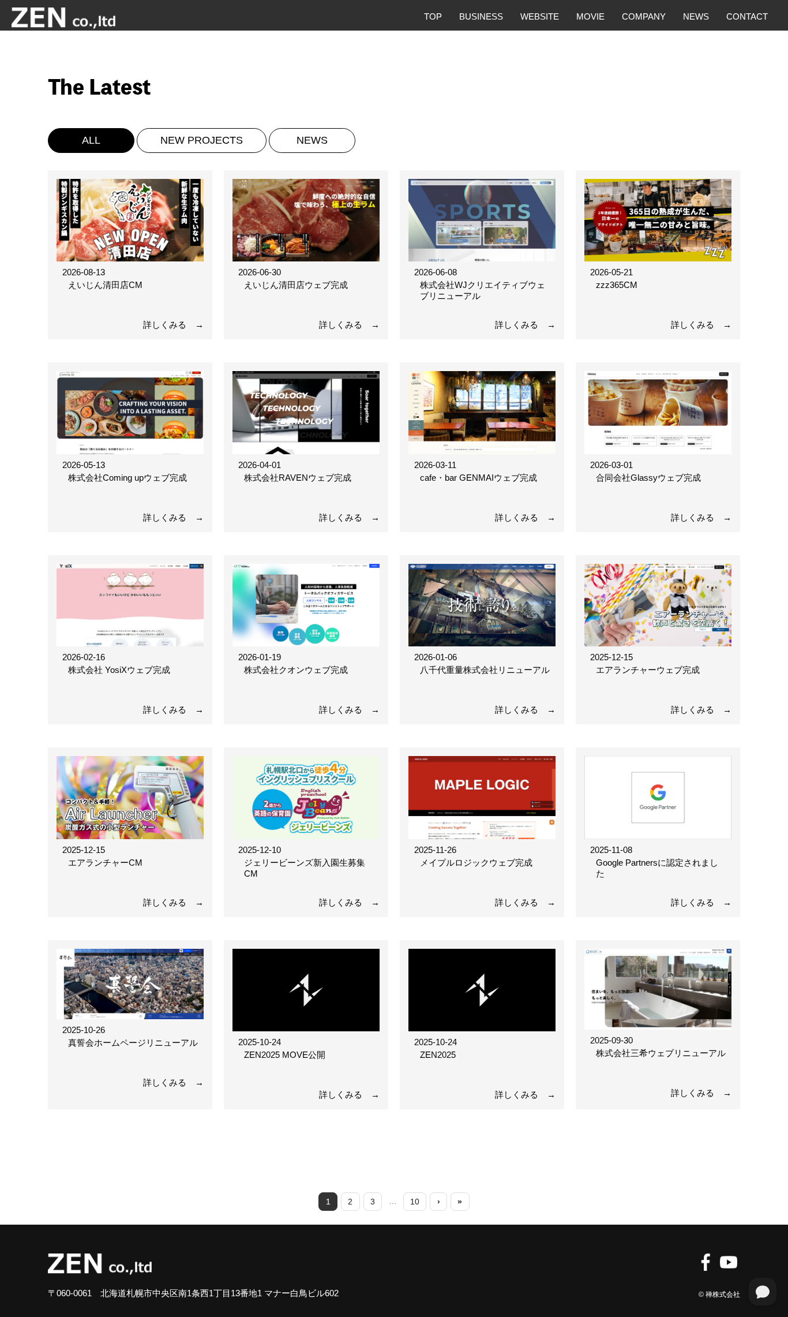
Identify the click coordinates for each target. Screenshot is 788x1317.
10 (414, 1201)
